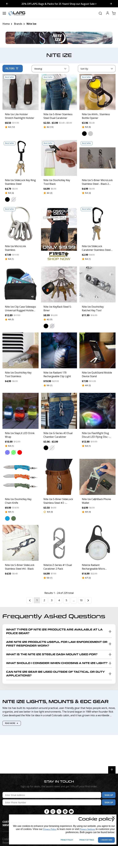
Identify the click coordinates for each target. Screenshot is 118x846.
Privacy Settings (87, 829)
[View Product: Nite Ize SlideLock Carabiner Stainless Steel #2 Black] (97, 224)
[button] (84, 133)
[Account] (107, 13)
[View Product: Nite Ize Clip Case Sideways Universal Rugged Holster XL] (20, 284)
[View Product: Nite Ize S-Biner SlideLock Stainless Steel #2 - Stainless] (59, 477)
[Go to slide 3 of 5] (7, 3)
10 (81, 600)
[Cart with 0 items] (114, 13)
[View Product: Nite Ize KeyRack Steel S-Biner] (59, 284)
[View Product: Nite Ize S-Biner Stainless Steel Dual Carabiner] (59, 92)
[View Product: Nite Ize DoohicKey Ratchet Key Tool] (97, 284)
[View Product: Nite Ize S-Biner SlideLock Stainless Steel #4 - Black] (20, 543)
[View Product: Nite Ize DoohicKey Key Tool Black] (59, 158)
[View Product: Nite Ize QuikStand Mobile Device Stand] (97, 350)
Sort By (84, 69)
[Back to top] (112, 770)
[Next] (88, 600)
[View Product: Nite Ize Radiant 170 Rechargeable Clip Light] (59, 350)
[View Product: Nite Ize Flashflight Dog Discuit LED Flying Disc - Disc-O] (97, 411)
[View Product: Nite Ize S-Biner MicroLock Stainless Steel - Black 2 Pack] (97, 158)
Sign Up (108, 795)
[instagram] (52, 811)
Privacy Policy (49, 829)
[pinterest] (65, 811)
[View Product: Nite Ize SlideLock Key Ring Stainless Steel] (20, 158)
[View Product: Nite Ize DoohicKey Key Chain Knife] (20, 477)
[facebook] (46, 811)
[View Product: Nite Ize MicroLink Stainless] (20, 224)
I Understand (106, 840)
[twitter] (59, 811)
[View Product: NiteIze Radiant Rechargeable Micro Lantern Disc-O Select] (97, 543)
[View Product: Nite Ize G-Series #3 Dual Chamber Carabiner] (59, 411)
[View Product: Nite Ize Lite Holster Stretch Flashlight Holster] (20, 92)
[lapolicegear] (17, 13)
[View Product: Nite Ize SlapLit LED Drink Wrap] (20, 411)
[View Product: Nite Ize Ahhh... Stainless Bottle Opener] (97, 92)
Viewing (38, 68)
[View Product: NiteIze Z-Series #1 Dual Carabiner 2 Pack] (59, 543)
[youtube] (71, 811)
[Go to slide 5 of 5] (111, 3)
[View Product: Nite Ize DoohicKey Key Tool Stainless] (20, 350)
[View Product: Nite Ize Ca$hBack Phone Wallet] (97, 477)
